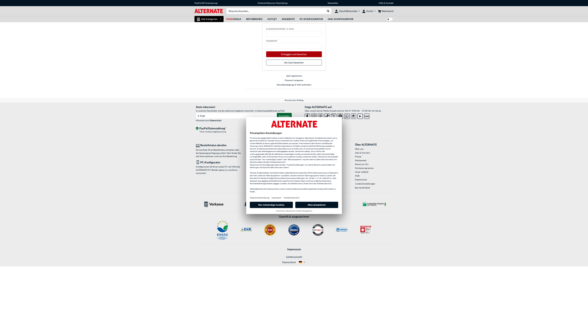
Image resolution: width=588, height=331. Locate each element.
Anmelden (284, 115)
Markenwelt (360, 160)
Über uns (359, 149)
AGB (357, 175)
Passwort (271, 41)
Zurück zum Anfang (294, 100)
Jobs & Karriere (362, 152)
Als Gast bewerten (294, 62)
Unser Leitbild (361, 172)
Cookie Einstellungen (365, 183)
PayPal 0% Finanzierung (205, 3)
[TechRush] (353, 115)
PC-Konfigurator (311, 18)
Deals (233, 18)
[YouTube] (360, 115)
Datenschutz (216, 120)
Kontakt (390, 3)
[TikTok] (327, 115)
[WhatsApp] (347, 115)
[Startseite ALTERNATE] (208, 10)
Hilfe (381, 3)
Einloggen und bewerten (294, 54)
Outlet (272, 18)
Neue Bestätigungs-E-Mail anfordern (294, 84)
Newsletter (333, 3)
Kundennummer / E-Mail (280, 29)
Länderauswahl (294, 256)
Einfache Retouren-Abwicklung (272, 3)
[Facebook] (307, 115)
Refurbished (254, 18)
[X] (333, 115)
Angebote (288, 18)
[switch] (390, 19)
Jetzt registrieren (294, 75)
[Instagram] (314, 115)
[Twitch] (366, 115)
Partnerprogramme (364, 168)
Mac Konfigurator (340, 18)
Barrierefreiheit (362, 187)
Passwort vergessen (294, 80)
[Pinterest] (340, 115)
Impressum (294, 249)
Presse (358, 156)
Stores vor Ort (361, 164)
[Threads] (320, 115)
